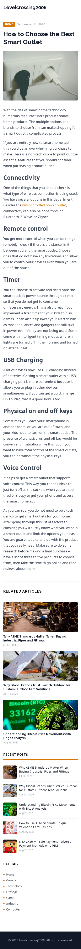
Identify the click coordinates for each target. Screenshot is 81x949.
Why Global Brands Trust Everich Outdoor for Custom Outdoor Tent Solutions (48, 788)
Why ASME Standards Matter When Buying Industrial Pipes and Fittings (44, 769)
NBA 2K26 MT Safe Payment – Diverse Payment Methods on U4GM (45, 843)
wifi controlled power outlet (44, 205)
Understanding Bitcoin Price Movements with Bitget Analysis (47, 806)
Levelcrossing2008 (25, 7)
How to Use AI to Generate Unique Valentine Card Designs (43, 825)
